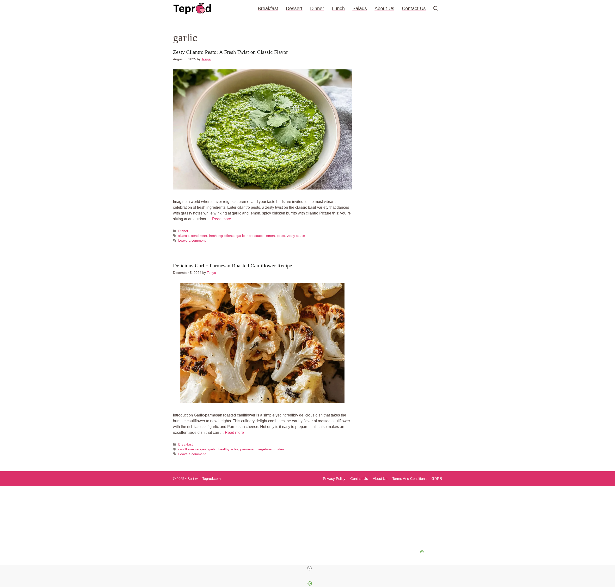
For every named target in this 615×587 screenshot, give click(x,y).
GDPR (436, 479)
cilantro (183, 236)
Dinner (317, 8)
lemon (270, 236)
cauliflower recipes (192, 449)
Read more (221, 219)
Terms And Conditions (409, 479)
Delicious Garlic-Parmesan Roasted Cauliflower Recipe (232, 266)
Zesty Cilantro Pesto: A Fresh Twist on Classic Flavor (230, 52)
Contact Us (414, 8)
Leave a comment (192, 240)
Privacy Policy (334, 479)
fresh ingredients (221, 236)
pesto (281, 236)
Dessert (294, 8)
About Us (384, 8)
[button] (436, 8)
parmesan (248, 449)
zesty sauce (296, 236)
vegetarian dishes (271, 449)
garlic (240, 236)
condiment (199, 236)
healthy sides (228, 449)
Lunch (338, 8)
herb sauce (255, 236)
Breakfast (268, 8)
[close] (309, 568)
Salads (359, 8)
